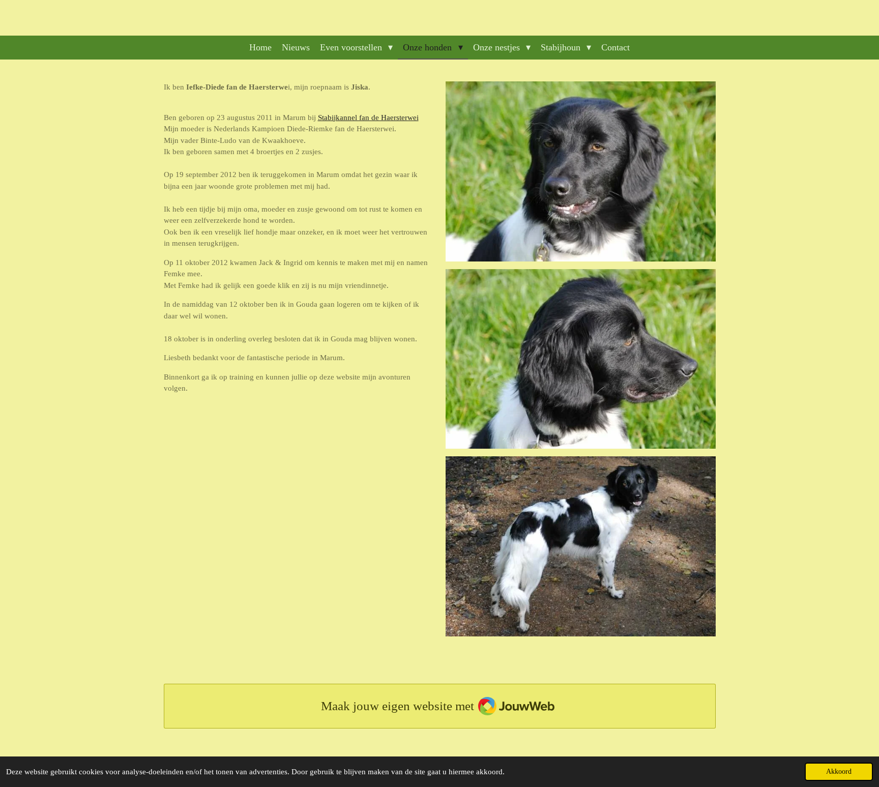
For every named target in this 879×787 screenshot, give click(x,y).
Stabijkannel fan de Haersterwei (368, 117)
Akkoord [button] (839, 771)
